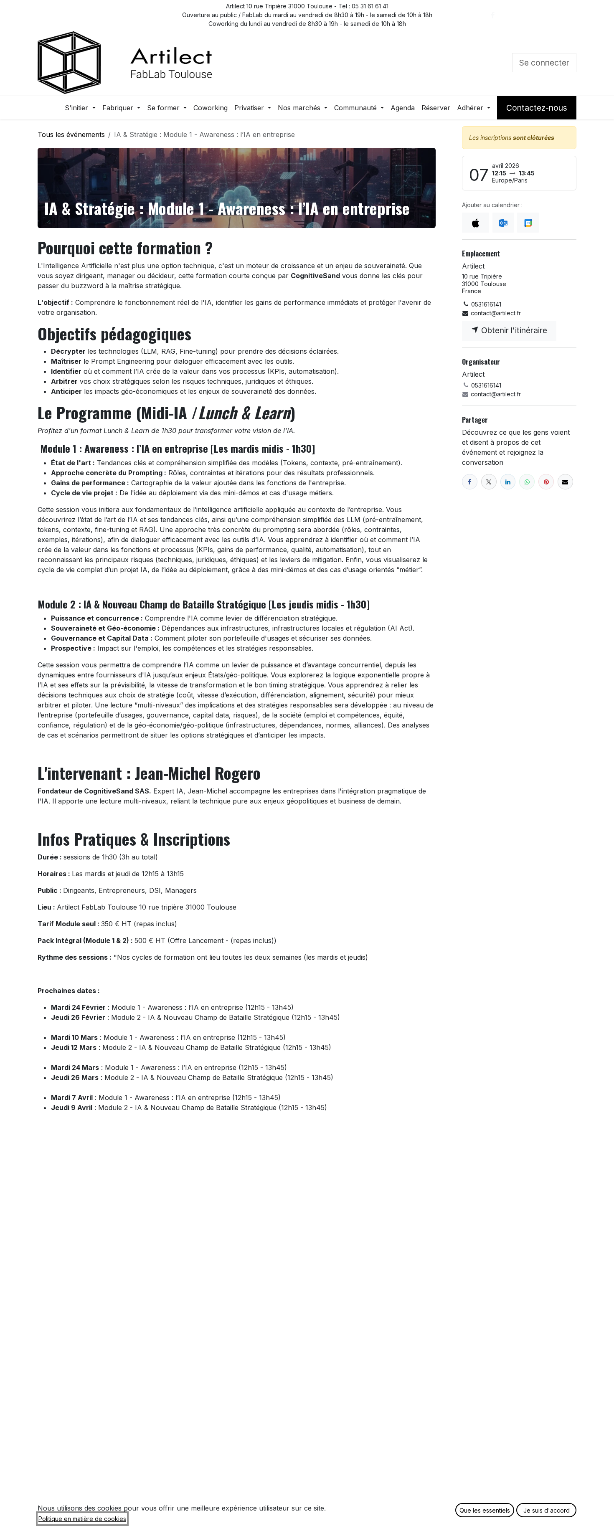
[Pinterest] (546, 481)
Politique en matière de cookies (82, 1518)
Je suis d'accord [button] (546, 1510)
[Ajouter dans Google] (527, 223)
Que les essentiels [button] (484, 1510)
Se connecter (544, 63)
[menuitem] (80, 107)
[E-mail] (565, 481)
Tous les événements (71, 134)
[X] (511, 15)
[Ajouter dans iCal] (475, 223)
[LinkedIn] (530, 15)
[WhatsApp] (527, 481)
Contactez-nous (536, 108)
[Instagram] (548, 15)
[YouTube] (567, 15)
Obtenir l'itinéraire (513, 330)
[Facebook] (492, 15)
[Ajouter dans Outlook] (503, 223)
